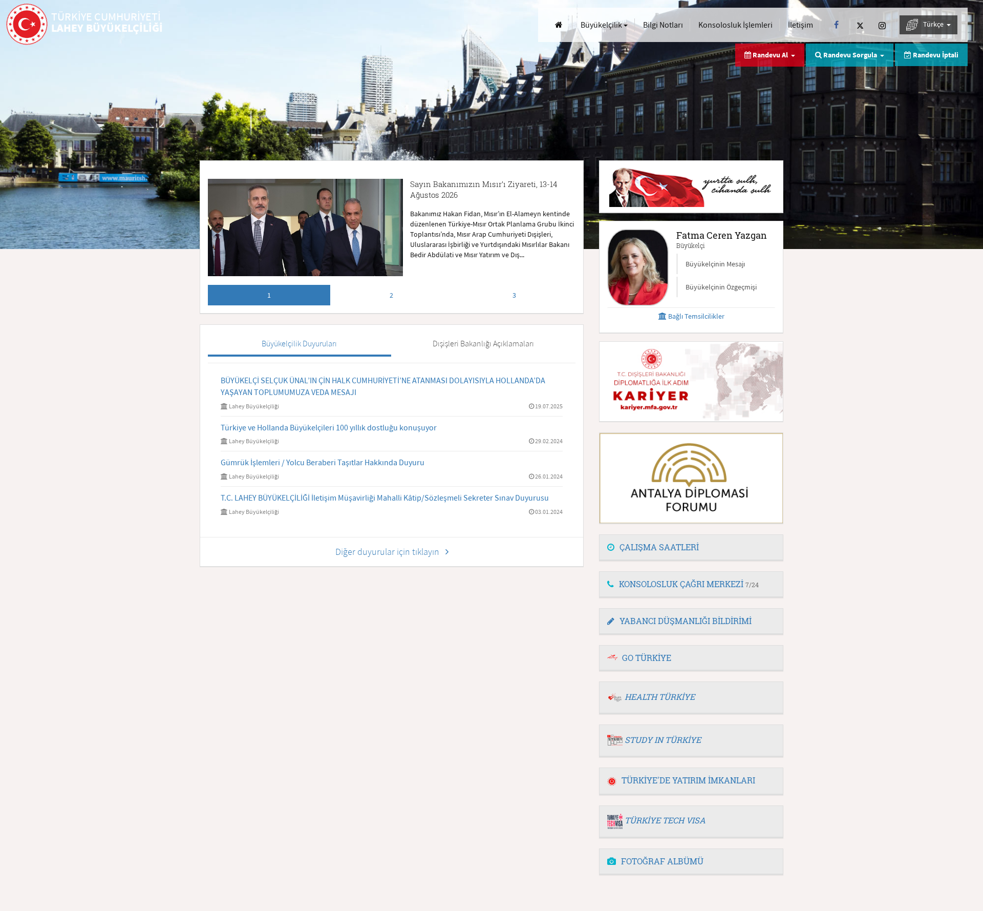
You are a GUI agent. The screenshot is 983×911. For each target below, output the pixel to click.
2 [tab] (391, 295)
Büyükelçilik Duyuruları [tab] (299, 343)
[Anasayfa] (558, 24)
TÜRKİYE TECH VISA (665, 820)
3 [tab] (514, 295)
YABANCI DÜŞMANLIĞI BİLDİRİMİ (685, 620)
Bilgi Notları (663, 24)
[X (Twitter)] (860, 24)
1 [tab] (269, 295)
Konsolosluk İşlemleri (735, 24)
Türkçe (934, 24)
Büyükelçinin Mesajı (715, 263)
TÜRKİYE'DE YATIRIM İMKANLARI (688, 780)
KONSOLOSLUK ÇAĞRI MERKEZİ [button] (689, 583)
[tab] (691, 548)
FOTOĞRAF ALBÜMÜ (662, 861)
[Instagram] (882, 24)
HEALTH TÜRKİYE (660, 696)
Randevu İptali (934, 54)
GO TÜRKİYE (646, 657)
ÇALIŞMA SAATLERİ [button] (659, 547)
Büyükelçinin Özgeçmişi (721, 287)
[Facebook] (836, 24)
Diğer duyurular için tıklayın (390, 551)
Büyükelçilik (602, 24)
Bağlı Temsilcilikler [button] (695, 316)
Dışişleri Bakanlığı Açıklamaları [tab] (483, 343)
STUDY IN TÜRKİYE (663, 739)
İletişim (800, 24)
